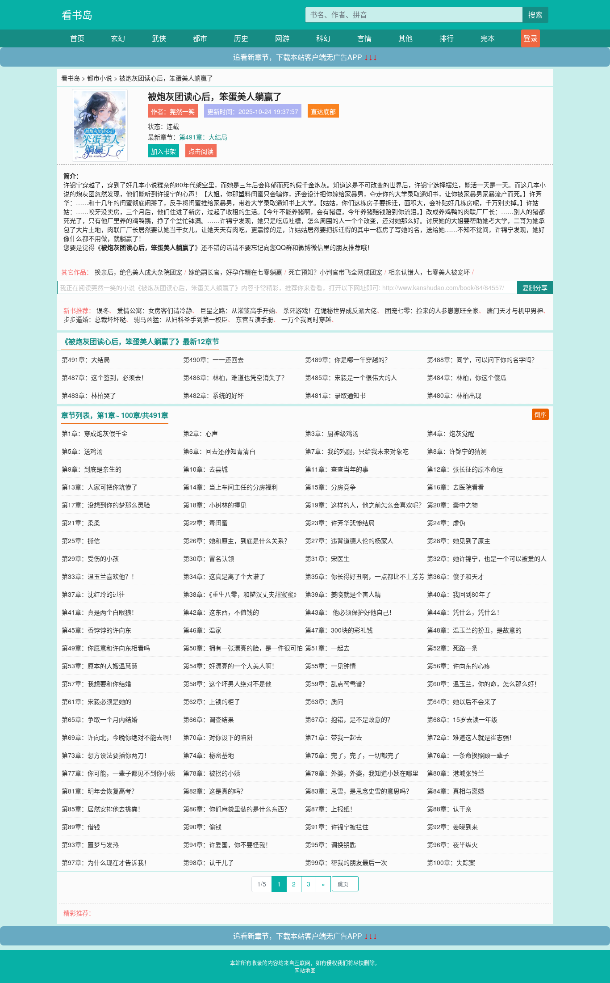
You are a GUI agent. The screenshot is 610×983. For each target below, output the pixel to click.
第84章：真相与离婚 (455, 790)
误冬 (102, 310)
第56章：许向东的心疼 (458, 665)
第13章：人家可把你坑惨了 (100, 486)
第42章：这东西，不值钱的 (221, 612)
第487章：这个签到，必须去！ (104, 377)
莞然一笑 (182, 111)
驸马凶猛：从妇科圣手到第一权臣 (181, 319)
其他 (405, 38)
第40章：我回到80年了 (459, 594)
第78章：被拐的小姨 (211, 772)
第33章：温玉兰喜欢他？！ (100, 576)
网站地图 (305, 970)
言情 (364, 38)
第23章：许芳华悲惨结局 (340, 522)
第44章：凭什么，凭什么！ (465, 612)
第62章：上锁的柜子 (211, 701)
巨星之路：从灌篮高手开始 (237, 310)
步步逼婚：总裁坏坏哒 (94, 319)
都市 (200, 38)
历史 (241, 38)
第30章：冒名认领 (208, 558)
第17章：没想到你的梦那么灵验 (106, 504)
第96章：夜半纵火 (452, 844)
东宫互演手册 (254, 319)
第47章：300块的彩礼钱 (339, 629)
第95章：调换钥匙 (330, 844)
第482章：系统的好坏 (213, 395)
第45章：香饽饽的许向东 (96, 629)
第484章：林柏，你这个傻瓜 (466, 377)
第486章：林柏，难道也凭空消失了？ (235, 377)
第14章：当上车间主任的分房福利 (230, 486)
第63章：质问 (324, 701)
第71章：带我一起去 (333, 737)
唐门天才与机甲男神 (515, 310)
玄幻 (118, 38)
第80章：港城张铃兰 (455, 772)
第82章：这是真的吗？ (215, 790)
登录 (530, 38)
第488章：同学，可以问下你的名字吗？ (482, 359)
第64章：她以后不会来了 (462, 701)
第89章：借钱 (81, 826)
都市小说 (99, 77)
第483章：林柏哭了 (89, 395)
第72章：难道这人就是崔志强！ (471, 737)
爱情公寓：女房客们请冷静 (154, 310)
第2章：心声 (200, 433)
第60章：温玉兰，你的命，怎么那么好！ (483, 683)
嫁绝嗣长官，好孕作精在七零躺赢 (235, 271)
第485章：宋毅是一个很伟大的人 (351, 377)
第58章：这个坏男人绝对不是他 (227, 683)
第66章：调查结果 (208, 719)
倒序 (540, 414)
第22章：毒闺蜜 (205, 522)
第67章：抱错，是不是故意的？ (349, 719)
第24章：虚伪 (446, 522)
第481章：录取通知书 (335, 395)
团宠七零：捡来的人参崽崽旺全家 (432, 310)
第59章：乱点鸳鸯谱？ (336, 683)
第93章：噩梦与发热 (90, 844)
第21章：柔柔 (81, 522)
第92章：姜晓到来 (452, 826)
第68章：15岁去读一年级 (462, 719)
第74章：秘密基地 (208, 755)
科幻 (323, 38)
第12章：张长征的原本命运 (465, 468)
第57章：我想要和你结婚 (96, 683)
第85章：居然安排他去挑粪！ (103, 808)
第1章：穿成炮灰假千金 (95, 433)
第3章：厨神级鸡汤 (332, 433)
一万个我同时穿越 (306, 319)
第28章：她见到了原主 (458, 540)
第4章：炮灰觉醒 (450, 433)
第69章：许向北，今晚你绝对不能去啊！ (118, 737)
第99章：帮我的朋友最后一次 (346, 862)
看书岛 (77, 14)
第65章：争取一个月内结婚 (100, 719)
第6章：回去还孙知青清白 (219, 451)
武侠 (159, 38)
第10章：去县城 (205, 468)
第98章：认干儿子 (208, 862)
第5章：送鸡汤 (82, 451)
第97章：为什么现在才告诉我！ (106, 862)
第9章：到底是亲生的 (91, 468)
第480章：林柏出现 (454, 395)
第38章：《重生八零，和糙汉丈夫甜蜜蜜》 (241, 594)
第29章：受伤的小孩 (90, 558)
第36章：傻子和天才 (455, 576)
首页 (77, 38)
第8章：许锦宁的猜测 (457, 451)
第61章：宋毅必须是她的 (96, 701)
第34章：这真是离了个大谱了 (224, 576)
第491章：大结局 (203, 136)
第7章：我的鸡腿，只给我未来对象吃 (357, 451)
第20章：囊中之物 (452, 504)
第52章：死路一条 (452, 647)
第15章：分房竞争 (330, 486)
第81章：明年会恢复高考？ (100, 790)
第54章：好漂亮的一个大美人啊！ (230, 665)
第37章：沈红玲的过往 (93, 594)
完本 (487, 38)
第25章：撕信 (81, 540)
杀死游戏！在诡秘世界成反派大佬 (330, 310)
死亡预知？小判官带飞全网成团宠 (335, 271)
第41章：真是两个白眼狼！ (100, 612)
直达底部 (323, 111)
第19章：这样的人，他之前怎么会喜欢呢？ (365, 504)
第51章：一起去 (327, 647)
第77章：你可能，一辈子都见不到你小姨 (118, 772)
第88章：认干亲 (449, 808)
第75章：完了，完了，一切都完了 (352, 755)
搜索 (535, 14)
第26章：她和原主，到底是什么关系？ (236, 540)
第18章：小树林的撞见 (215, 504)
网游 (282, 38)
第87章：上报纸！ (330, 808)
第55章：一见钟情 (330, 665)
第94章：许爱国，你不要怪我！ (227, 844)
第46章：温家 (202, 629)
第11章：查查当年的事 (336, 468)
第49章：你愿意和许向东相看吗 (106, 647)
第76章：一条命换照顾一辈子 (468, 755)
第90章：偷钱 (202, 826)
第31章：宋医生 (327, 558)
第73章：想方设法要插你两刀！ (106, 755)
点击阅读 (200, 151)
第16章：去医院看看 (455, 486)
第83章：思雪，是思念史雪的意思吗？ (358, 790)
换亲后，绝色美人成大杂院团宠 (138, 271)
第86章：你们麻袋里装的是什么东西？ (236, 808)
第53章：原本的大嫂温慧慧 (100, 665)
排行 (446, 38)
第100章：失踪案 (451, 862)
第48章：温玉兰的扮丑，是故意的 (474, 629)
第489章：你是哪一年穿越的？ (348, 359)
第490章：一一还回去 (213, 359)
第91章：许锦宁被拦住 (336, 826)
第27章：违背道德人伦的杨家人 (349, 540)
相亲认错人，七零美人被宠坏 (429, 271)
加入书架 (163, 151)
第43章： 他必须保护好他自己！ (350, 612)
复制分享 (534, 287)
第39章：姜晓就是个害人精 (343, 594)
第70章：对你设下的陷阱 (218, 737)
